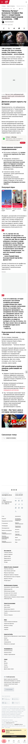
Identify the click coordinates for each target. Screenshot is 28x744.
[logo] (6, 2)
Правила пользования (7, 530)
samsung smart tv (16, 703)
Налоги (6, 613)
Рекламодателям (5, 528)
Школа (5, 638)
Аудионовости (7, 560)
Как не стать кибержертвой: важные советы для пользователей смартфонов (13, 96)
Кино (5, 619)
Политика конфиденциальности (6, 533)
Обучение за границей (9, 644)
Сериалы (6, 629)
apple (16, 699)
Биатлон (6, 667)
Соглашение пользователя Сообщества (18, 519)
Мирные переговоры (9, 572)
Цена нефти (7, 605)
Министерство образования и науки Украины (15, 636)
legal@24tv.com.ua (18, 724)
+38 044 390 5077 (19, 495)
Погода (5, 562)
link (15, 500)
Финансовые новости (9, 609)
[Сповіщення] (26, 2)
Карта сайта (17, 539)
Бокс (5, 661)
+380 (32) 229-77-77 (10, 723)
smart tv (6, 703)
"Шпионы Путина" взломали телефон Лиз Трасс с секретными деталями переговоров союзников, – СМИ (21, 6)
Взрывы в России (8, 578)
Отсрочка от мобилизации (10, 595)
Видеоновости (7, 558)
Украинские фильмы (9, 623)
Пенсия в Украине (8, 615)
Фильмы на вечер (8, 625)
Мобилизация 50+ (8, 589)
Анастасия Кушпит (9, 21)
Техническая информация (18, 527)
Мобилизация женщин (9, 591)
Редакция (4, 518)
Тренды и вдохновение (9, 654)
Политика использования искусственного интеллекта (5, 537)
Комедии (6, 627)
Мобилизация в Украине (11, 585)
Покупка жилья (7, 652)
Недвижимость (8, 648)
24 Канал (4, 6)
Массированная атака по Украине (12, 576)
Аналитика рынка (8, 650)
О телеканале (5, 523)
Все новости (7, 550)
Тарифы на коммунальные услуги (12, 611)
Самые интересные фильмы (10, 621)
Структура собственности (18, 535)
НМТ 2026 (6, 640)
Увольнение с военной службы (11, 587)
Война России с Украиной (11, 567)
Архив (16, 537)
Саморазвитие (7, 642)
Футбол (6, 663)
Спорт (5, 659)
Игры (16, 542)
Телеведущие (5, 525)
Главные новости (8, 552)
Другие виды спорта (9, 669)
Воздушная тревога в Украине (11, 574)
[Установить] (14, 733)
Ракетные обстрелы (8, 568)
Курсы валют (7, 607)
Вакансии (17, 531)
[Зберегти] (24, 28)
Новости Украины (11, 6)
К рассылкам (9, 689)
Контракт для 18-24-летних (10, 593)
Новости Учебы (8, 634)
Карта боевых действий (9, 570)
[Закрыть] (25, 730)
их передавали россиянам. (14, 389)
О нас (3, 516)
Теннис (5, 665)
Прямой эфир (7, 556)
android (6, 699)
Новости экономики (9, 603)
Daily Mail (10, 24)
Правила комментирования (19, 523)
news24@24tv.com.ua (7, 495)
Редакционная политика (7, 521)
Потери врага (7, 580)
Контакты (17, 529)
